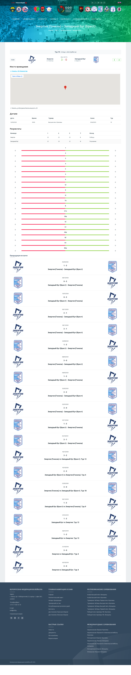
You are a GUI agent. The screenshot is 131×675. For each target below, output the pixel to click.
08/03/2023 (65, 356)
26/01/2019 (65, 530)
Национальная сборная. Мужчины (97, 630)
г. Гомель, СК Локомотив (18, 71)
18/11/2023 (65, 325)
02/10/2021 (65, 436)
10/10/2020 (65, 467)
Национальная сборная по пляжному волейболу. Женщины (102, 645)
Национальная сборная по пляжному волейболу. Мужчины (102, 634)
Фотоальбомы (53, 635)
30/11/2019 (65, 499)
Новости (51, 630)
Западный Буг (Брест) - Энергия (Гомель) (65, 285)
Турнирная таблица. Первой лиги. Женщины (101, 609)
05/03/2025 (65, 262)
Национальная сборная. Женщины (98, 641)
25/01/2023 (65, 404)
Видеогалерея (53, 638)
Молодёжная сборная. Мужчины (97, 638)
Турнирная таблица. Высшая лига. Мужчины (101, 603)
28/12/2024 (65, 277)
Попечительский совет (56, 597)
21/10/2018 (65, 546)
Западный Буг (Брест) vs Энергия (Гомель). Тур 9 (65, 506)
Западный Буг (80, 59)
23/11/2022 (65, 420)
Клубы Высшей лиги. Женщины (97, 594)
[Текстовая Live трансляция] (114, 59)
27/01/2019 (65, 515)
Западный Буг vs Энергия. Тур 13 (65, 522)
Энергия (50, 59)
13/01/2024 (65, 293)
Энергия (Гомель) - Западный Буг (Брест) (65, 269)
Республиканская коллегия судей (59, 606)
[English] (118, 2)
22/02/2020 (65, 483)
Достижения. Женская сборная (58, 615)
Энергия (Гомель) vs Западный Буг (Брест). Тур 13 (65, 459)
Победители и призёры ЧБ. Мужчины (99, 612)
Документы (52, 632)
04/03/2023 (65, 372)
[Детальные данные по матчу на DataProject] (119, 59)
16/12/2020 (65, 451)
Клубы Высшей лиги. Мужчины (97, 597)
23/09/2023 (65, 341)
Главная (50, 30)
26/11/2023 (65, 309)
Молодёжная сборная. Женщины (97, 649)
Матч (56, 30)
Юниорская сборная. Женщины (97, 652)
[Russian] (120, 2)
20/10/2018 (65, 562)
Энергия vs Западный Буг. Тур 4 (65, 554)
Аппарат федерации (55, 600)
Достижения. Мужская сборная (58, 612)
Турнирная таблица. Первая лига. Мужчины (100, 600)
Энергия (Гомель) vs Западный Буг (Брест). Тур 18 (65, 491)
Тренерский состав (55, 603)
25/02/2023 (65, 388)
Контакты (52, 609)
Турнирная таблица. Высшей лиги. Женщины (101, 606)
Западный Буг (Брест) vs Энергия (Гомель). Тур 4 (65, 475)
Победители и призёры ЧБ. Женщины (99, 615)
